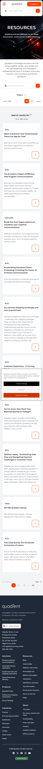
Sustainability (28, 719)
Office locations (29, 734)
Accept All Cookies (21, 395)
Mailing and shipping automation (9, 696)
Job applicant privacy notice (12, 646)
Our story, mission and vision (31, 714)
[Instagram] (25, 753)
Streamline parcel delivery (8, 678)
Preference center (8, 638)
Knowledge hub (28, 671)
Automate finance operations (8, 667)
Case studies (27, 664)
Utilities (4, 731)
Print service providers (10, 716)
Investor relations (29, 730)
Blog (24, 660)
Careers (26, 726)
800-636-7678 (7, 649)
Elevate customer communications (8, 661)
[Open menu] (4, 4)
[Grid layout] (26, 101)
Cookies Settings (21, 758)
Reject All (21, 389)
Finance (5, 712)
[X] (18, 753)
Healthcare (6, 720)
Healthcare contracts (30, 683)
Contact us (34, 4)
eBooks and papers (30, 675)
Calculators (27, 679)
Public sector (7, 735)
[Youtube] (29, 753)
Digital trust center (9, 643)
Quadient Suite (7, 691)
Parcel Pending (7, 701)
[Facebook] (21, 753)
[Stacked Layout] (32, 101)
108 (33, 585)
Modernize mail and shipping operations (9, 673)
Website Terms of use (10, 632)
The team (26, 709)
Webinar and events (30, 668)
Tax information (29, 686)
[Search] (38, 11)
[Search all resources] (38, 86)
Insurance (5, 727)
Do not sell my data (9, 641)
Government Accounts (31, 690)
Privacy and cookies (9, 635)
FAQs (25, 698)
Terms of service (29, 694)
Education (5, 723)
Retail (4, 738)
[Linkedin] (14, 753)
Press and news (28, 723)
